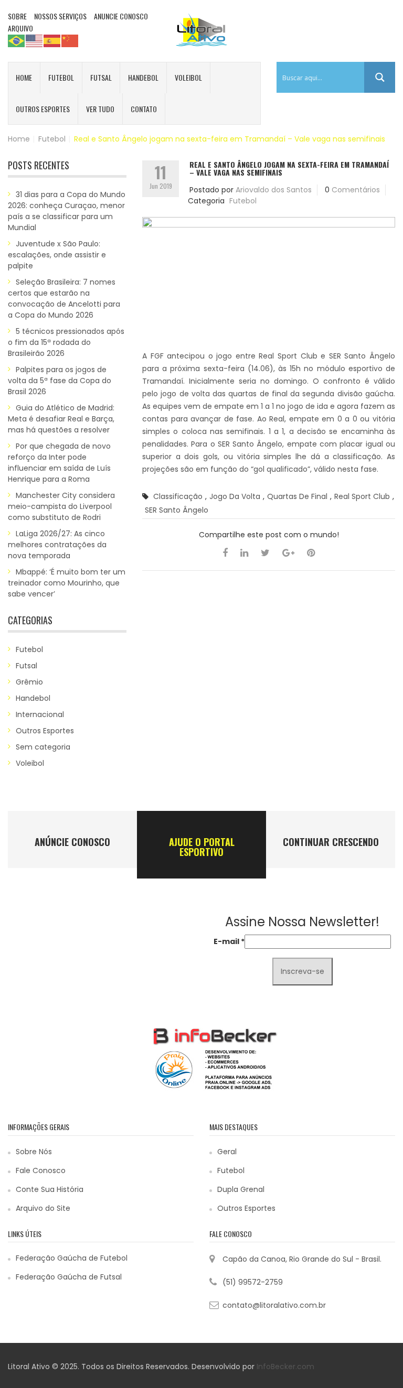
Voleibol (188, 77)
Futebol (61, 77)
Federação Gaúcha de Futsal (69, 1277)
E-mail (229, 941)
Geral (227, 1151)
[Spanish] (52, 40)
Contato (144, 108)
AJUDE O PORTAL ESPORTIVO (202, 847)
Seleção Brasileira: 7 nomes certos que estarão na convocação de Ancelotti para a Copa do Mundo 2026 (64, 298)
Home (24, 77)
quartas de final (297, 496)
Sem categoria (43, 747)
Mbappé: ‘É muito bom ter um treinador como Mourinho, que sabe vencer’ (66, 583)
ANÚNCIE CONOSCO (72, 842)
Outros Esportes (43, 108)
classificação (178, 496)
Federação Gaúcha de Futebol (72, 1258)
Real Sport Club (362, 496)
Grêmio (29, 682)
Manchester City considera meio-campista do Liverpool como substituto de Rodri (61, 506)
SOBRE (17, 15)
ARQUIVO (20, 28)
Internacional (40, 714)
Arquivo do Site (43, 1208)
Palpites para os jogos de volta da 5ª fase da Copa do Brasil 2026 (59, 380)
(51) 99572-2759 (252, 1282)
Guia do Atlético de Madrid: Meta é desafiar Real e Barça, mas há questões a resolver (61, 419)
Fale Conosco (41, 1170)
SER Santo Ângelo (176, 510)
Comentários (356, 190)
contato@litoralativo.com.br (274, 1305)
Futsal (101, 77)
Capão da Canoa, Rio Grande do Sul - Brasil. (301, 1259)
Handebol (143, 77)
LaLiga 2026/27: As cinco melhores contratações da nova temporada (57, 544)
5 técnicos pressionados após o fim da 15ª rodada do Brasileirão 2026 (66, 342)
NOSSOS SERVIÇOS (60, 15)
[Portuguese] (17, 40)
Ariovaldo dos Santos (274, 190)
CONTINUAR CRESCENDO (331, 842)
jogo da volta (234, 496)
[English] (35, 40)
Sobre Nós (34, 1151)
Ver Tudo (100, 108)
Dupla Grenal (240, 1189)
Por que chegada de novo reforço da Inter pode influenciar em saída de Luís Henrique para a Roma (59, 462)
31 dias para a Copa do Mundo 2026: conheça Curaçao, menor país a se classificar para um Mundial (66, 211)
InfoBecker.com (285, 1366)
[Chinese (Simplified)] (70, 40)
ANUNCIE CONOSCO (121, 15)
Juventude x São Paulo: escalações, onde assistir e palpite (57, 254)
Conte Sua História (49, 1189)
